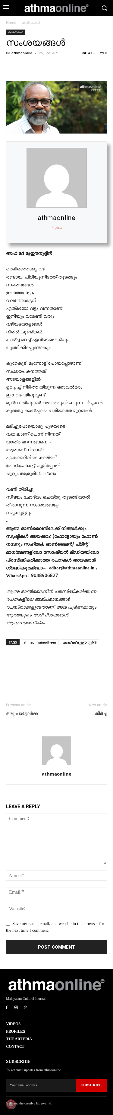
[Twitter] (26, 67)
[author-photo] (56, 765)
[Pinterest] (40, 67)
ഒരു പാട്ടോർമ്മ (22, 713)
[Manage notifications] (11, 1104)
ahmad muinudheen (40, 642)
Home (11, 22)
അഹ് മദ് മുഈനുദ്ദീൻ (79, 642)
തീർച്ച (101, 713)
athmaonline (22, 53)
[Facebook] (12, 67)
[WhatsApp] (54, 67)
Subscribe (91, 1085)
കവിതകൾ (31, 22)
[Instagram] (16, 1008)
